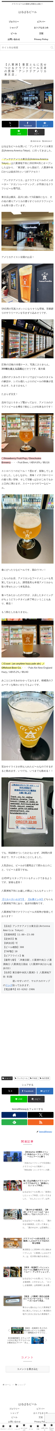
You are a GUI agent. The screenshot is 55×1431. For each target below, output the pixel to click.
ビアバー (41, 1409)
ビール (14, 1417)
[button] (52, 47)
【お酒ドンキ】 (35, 899)
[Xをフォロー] (41, 1115)
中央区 (34, 1078)
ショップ (8, 1078)
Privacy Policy (40, 1421)
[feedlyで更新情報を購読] (14, 1122)
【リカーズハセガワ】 (13, 899)
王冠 (41, 1417)
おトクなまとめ (40, 1413)
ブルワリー (14, 1409)
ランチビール (22, 1078)
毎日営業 (45, 1078)
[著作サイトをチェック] (14, 1115)
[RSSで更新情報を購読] (41, 1122)
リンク (8, 985)
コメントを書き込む (27, 1369)
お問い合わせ (14, 1421)
